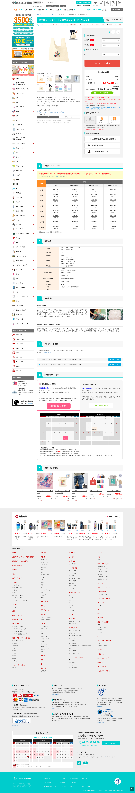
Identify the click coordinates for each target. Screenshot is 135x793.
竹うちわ (14, 607)
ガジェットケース (74, 653)
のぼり (99, 624)
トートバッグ (44, 626)
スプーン (71, 597)
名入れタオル (16, 585)
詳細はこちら (16, 725)
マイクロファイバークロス (19, 600)
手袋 (99, 557)
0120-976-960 (95, 10)
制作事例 (84, 778)
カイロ (100, 650)
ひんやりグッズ (17, 619)
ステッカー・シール (103, 576)
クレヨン (43, 572)
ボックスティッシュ (46, 619)
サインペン (44, 567)
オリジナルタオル (17, 587)
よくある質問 (73, 782)
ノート (42, 582)
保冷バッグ (44, 646)
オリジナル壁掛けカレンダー (20, 634)
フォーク (71, 600)
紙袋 (42, 651)
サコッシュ (44, 644)
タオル (14, 582)
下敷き (42, 597)
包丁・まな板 (72, 580)
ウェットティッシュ (17, 640)
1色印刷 (110, 24)
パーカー (71, 665)
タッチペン (72, 638)
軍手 (99, 559)
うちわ (49, 6)
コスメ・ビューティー (104, 640)
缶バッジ (100, 574)
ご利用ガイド (41, 10)
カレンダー (15, 623)
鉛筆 (42, 569)
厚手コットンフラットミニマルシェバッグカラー (51, 112)
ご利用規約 (63, 786)
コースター (72, 588)
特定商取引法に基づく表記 (50, 786)
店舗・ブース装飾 (103, 622)
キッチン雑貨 (72, 573)
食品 (13, 574)
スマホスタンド (73, 640)
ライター (100, 609)
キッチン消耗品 (73, 570)
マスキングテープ (45, 590)
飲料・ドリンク (17, 578)
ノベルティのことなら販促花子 (86, 754)
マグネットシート (102, 605)
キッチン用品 (73, 568)
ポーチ (42, 631)
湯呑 (70, 607)
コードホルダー (73, 650)
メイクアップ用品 (102, 645)
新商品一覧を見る (113, 516)
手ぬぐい (14, 592)
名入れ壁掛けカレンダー (19, 631)
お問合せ (117, 9)
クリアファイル (45, 575)
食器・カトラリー (74, 586)
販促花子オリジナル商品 (20, 561)
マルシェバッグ (43, 24)
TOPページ (40, 14)
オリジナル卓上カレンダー (19, 629)
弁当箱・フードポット (75, 578)
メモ (42, 580)
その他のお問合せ (98, 145)
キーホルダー (101, 566)
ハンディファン (17, 615)
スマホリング (72, 643)
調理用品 (71, 583)
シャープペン (44, 564)
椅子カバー (101, 629)
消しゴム (56, 6)
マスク (14, 656)
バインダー (44, 595)
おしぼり (14, 667)
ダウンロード (115, 359)
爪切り (14, 653)
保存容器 (71, 575)
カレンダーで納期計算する (103, 93)
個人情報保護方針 (74, 778)
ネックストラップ (103, 658)
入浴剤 (14, 648)
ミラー (99, 643)
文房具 (43, 557)
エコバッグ (51, 24)
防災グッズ (101, 662)
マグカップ (72, 552)
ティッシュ (44, 614)
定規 (42, 592)
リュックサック (45, 649)
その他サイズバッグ (73, 24)
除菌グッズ (15, 658)
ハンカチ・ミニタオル (18, 595)
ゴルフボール (102, 617)
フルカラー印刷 (118, 24)
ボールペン (44, 559)
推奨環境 (63, 782)
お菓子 (14, 569)
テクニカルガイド (54, 10)
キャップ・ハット (74, 667)
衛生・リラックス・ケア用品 (21, 638)
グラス (71, 605)
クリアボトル (72, 564)
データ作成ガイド (47, 352)
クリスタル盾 (102, 666)
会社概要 (63, 778)
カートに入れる (104, 63)
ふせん (42, 577)
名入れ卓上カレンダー (18, 626)
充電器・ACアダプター (75, 635)
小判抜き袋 (44, 636)
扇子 (13, 611)
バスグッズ (15, 645)
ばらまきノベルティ (18, 565)
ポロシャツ (72, 662)
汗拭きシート (16, 643)
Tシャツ (63, 6)
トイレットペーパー (17, 661)
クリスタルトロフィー (104, 671)
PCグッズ (72, 618)
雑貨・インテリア (103, 563)
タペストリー (101, 632)
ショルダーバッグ (45, 641)
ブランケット (102, 654)
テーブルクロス (102, 627)
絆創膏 (14, 650)
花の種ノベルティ (102, 579)
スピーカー (72, 648)
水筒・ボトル (73, 561)
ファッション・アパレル (76, 657)
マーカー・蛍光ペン (46, 562)
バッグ (57, 24)
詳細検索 (36, 2)
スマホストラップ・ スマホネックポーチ (80, 645)
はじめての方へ (29, 10)
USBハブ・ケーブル (74, 621)
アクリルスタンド (102, 571)
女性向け (81, 24)
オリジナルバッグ (51, 14)
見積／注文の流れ (68, 10)
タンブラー (72, 557)
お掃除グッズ (44, 671)
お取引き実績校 (86, 786)
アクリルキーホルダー (103, 569)
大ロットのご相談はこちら (101, 151)
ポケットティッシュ (46, 617)
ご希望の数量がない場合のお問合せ (104, 139)
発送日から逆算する (101, 405)
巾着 (42, 634)
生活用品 (43, 668)
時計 (99, 613)
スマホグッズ (73, 628)
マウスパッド (72, 623)
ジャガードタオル (17, 597)
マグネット (101, 602)
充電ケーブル (72, 633)
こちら (56, 176)
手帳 (42, 585)
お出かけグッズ (64, 24)
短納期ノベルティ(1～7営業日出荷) (23, 557)
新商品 (14, 552)
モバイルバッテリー (74, 630)
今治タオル (15, 590)
